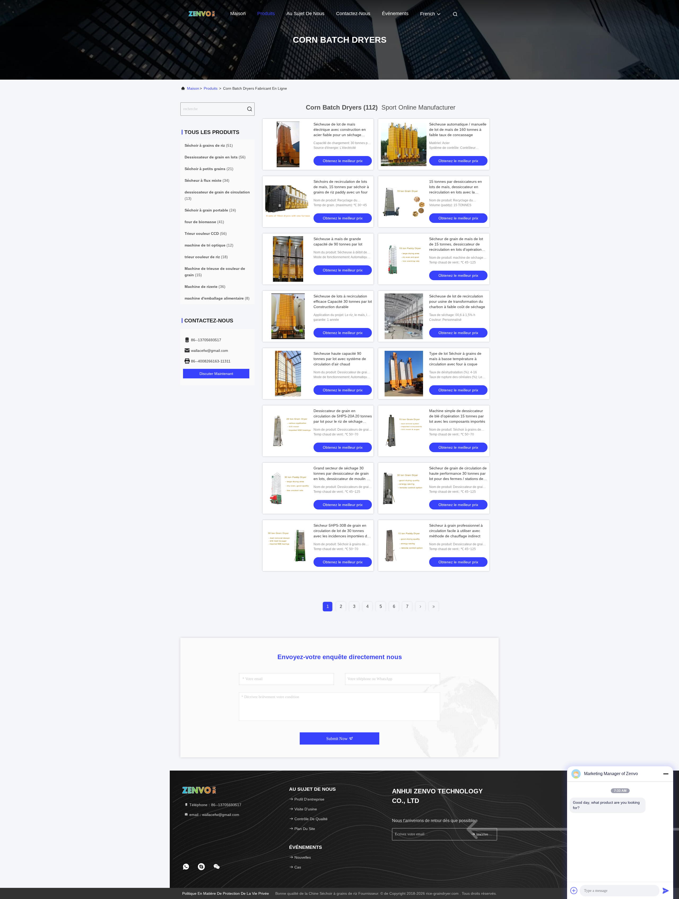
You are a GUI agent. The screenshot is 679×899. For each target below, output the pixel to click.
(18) (206, 257)
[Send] (665, 890)
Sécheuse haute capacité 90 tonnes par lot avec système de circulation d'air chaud (340, 358)
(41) (204, 222)
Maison (238, 13)
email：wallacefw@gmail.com (213, 814)
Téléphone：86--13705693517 (214, 805)
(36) (205, 286)
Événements (395, 13)
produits (210, 88)
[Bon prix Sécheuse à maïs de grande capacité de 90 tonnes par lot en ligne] (288, 259)
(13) (217, 195)
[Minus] (666, 774)
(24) (210, 210)
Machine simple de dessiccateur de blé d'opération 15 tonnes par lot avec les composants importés (457, 416)
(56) (215, 157)
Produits (266, 13)
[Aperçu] (201, 13)
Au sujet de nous (305, 13)
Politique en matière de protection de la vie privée (225, 893)
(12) (209, 245)
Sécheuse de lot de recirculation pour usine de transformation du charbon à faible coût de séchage (457, 301)
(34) (207, 180)
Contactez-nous (353, 13)
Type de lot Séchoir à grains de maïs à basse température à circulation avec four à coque (455, 358)
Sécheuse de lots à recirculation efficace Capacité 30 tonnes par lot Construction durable (343, 301)
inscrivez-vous (484, 834)
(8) (217, 298)
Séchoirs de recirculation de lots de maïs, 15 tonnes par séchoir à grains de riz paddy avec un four (341, 186)
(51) (209, 145)
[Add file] (574, 890)
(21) (209, 169)
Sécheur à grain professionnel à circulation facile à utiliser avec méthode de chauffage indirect (456, 530)
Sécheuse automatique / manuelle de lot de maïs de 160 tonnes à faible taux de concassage (457, 129)
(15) (215, 271)
